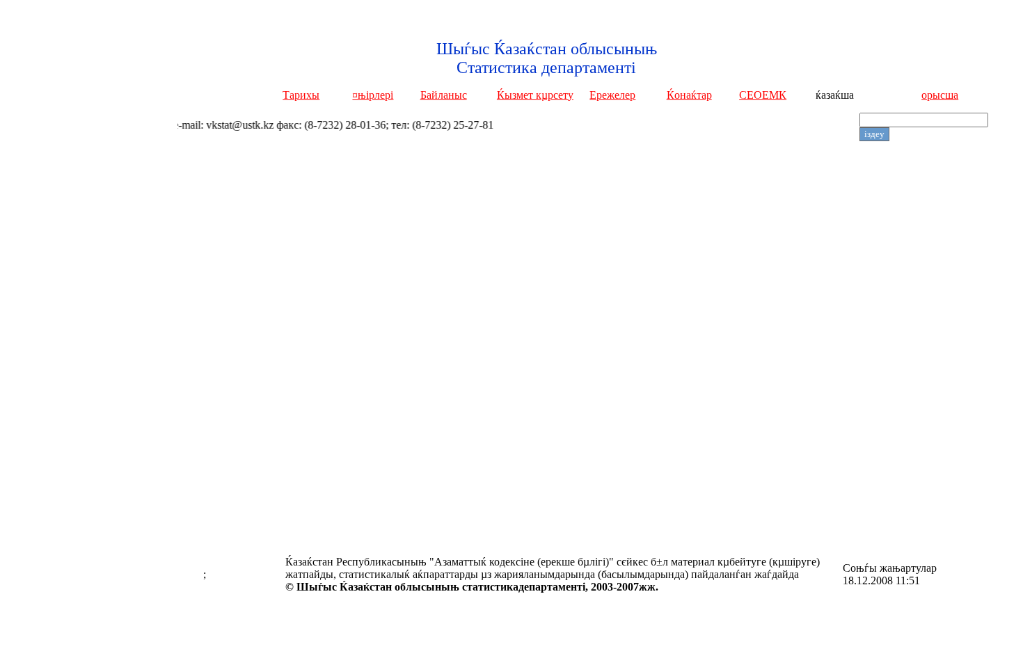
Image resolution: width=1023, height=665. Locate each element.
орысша (939, 95)
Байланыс (443, 95)
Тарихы (301, 95)
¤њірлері (372, 95)
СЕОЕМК (762, 95)
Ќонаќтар (689, 95)
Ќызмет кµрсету (535, 95)
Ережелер (612, 95)
